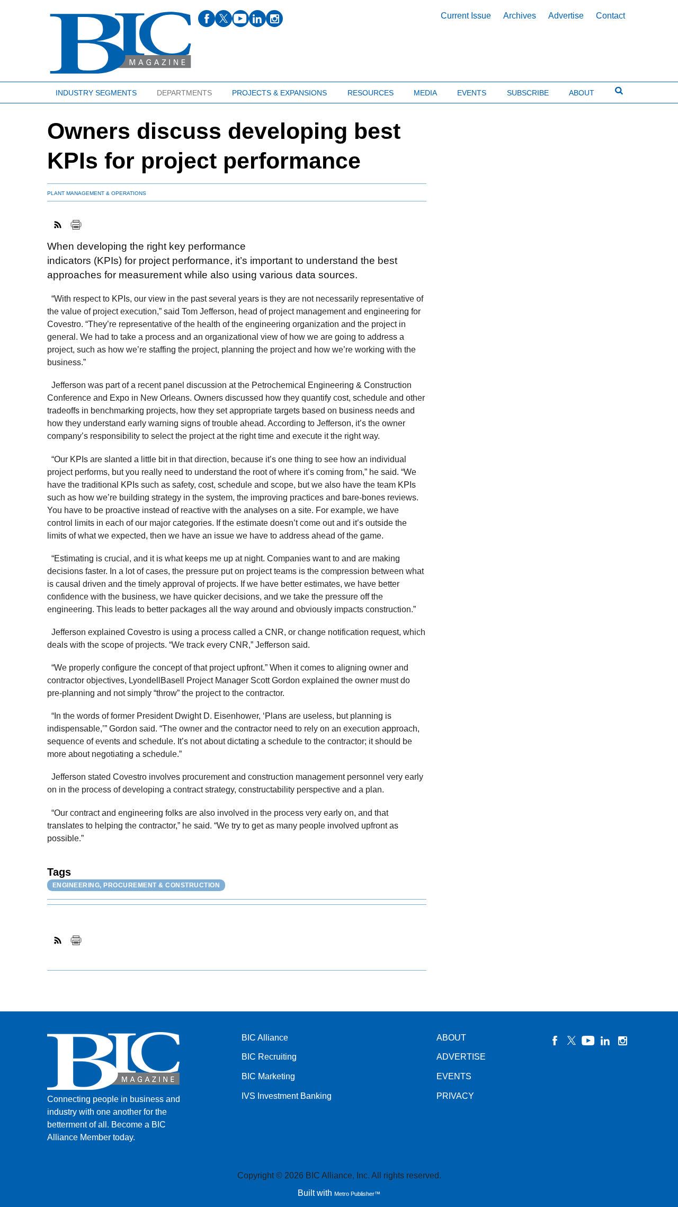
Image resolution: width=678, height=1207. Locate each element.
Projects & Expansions (279, 93)
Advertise (566, 15)
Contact (610, 15)
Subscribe (528, 93)
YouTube (588, 1040)
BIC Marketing (268, 1076)
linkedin (257, 18)
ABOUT (451, 1037)
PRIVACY (455, 1095)
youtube (240, 18)
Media (425, 93)
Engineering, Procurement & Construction (136, 885)
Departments (184, 93)
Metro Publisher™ (357, 1194)
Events (471, 93)
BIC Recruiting (269, 1056)
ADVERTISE (461, 1056)
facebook (206, 18)
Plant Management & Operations (96, 193)
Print (75, 224)
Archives (519, 15)
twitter (223, 18)
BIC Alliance (265, 1037)
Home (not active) (31, 90)
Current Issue (466, 15)
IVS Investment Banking (287, 1095)
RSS (58, 224)
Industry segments (96, 93)
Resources (370, 93)
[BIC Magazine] (120, 43)
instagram (274, 18)
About (581, 93)
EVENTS (453, 1076)
